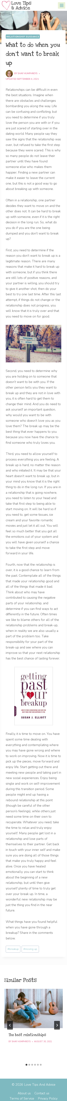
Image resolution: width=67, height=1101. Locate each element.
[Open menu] (61, 5)
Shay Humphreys (28, 73)
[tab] (26, 1065)
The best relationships (27, 1035)
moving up (30, 949)
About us (24, 1093)
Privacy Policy (48, 1098)
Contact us (41, 1093)
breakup (13, 949)
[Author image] (9, 73)
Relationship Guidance (22, 36)
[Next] (57, 1025)
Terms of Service (21, 1098)
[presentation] (33, 1008)
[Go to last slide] (10, 1025)
